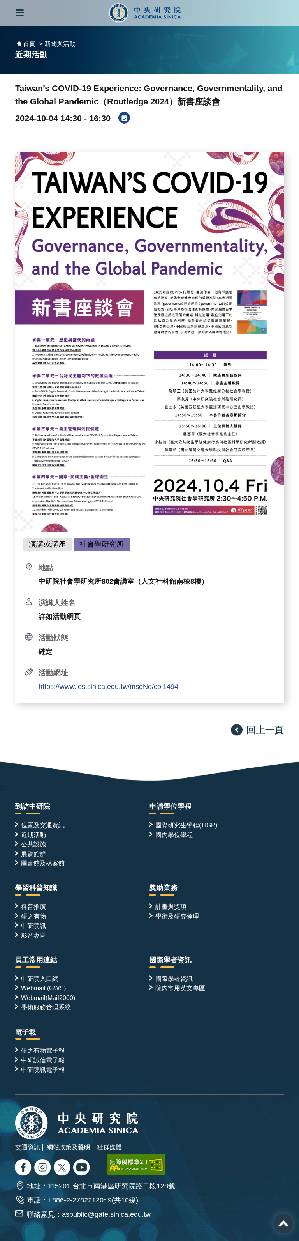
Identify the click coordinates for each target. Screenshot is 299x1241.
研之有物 (33, 916)
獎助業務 (164, 888)
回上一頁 (265, 729)
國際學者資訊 (171, 960)
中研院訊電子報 (43, 1069)
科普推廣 (33, 906)
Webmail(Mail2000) (48, 997)
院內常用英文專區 (180, 987)
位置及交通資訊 (43, 825)
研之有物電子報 (43, 1050)
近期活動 (33, 834)
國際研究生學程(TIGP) (186, 825)
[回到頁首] (283, 1223)
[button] (19, 13)
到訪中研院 (32, 806)
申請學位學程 (171, 806)
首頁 (29, 44)
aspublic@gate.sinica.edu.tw (106, 1214)
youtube (82, 1168)
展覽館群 (33, 853)
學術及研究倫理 (177, 916)
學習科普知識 (36, 888)
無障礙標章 (136, 1164)
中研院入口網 (39, 978)
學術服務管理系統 (46, 1007)
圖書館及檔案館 (43, 863)
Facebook (24, 1168)
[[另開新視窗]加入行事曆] (124, 118)
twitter (43, 1168)
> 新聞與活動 (57, 44)
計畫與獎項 (170, 906)
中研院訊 (33, 925)
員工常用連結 (36, 960)
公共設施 (33, 844)
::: (3, 787)
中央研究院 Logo (145, 13)
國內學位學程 (174, 834)
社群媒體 (109, 1147)
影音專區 (33, 935)
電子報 (25, 1032)
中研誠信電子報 (43, 1060)
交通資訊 (27, 1147)
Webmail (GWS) (43, 987)
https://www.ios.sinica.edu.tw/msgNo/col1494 (108, 686)
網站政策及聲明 (68, 1147)
